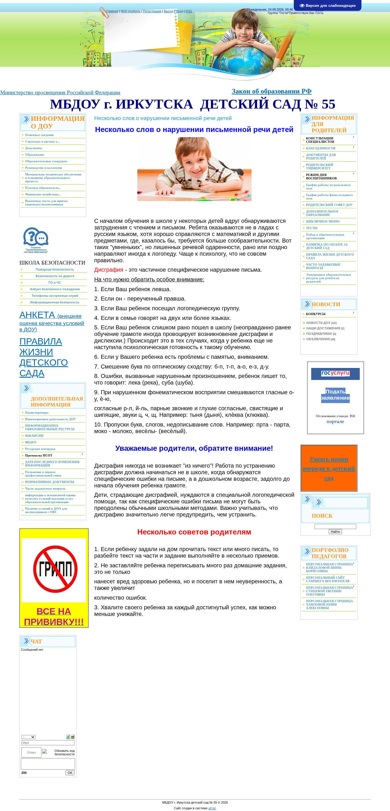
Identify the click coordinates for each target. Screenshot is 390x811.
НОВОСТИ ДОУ (318, 323)
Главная (112, 11)
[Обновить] (68, 736)
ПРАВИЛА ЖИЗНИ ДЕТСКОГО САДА (43, 357)
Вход (179, 11)
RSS (189, 11)
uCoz (212, 808)
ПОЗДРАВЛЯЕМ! (319, 333)
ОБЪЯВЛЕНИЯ (318, 339)
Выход (168, 11)
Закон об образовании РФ (272, 91)
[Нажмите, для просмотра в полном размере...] (194, 200)
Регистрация (152, 11)
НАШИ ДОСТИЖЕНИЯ (323, 328)
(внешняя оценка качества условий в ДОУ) (51, 323)
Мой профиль (130, 11)
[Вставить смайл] (73, 736)
